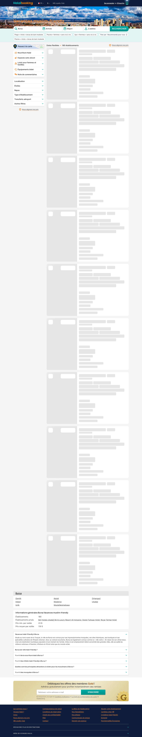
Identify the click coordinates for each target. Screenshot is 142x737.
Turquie (25, 8)
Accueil (16, 8)
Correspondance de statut (52, 709)
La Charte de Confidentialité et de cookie (84, 697)
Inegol (18, 602)
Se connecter (109, 3)
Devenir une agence (79, 721)
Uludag (95, 602)
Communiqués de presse (81, 718)
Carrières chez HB (107, 712)
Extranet (104, 718)
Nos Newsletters (78, 712)
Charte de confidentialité (51, 715)
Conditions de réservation (52, 712)
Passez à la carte (25, 46)
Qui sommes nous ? (20, 709)
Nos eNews (76, 715)
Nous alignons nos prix (21, 718)
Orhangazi (96, 598)
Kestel (56, 598)
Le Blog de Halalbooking (80, 709)
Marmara (34, 8)
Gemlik (18, 598)
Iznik (17, 605)
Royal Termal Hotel (109, 620)
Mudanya (57, 602)
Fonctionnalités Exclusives (110, 721)
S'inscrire (120, 3)
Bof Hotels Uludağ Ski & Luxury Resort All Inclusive (59, 620)
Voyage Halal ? (18, 712)
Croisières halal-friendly (109, 715)
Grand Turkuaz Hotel (91, 620)
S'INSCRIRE (93, 692)
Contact (45, 721)
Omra (15, 715)
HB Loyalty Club (58, 3)
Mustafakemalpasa (62, 605)
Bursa (19, 593)
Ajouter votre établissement (111, 709)
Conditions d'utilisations (62, 697)
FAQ (44, 718)
